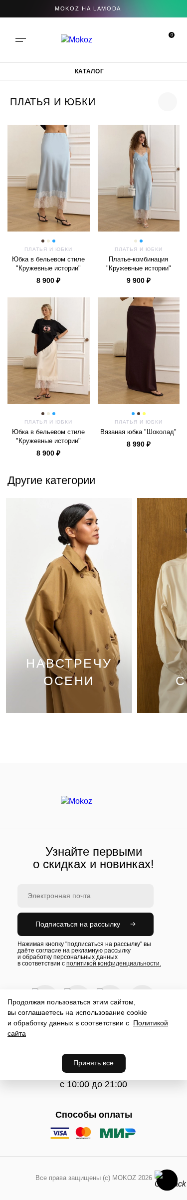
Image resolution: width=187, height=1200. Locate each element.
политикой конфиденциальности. (113, 963)
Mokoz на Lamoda (88, 8)
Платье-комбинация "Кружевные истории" (138, 263)
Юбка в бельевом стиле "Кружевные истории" (48, 263)
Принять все (93, 1063)
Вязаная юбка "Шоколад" (138, 432)
